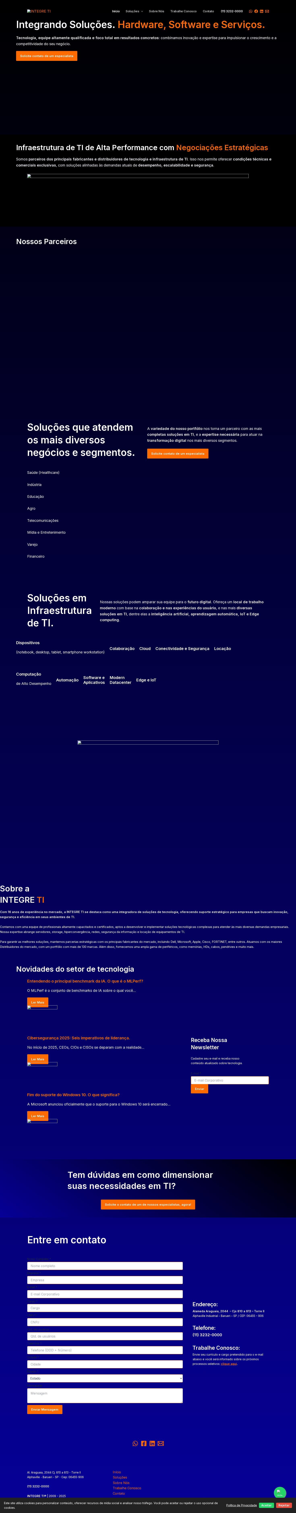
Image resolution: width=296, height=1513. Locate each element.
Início (116, 11)
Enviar (199, 1089)
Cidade (33, 1357)
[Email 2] (161, 1443)
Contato (208, 11)
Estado (32, 1371)
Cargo (32, 1301)
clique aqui (229, 1363)
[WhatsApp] (251, 11)
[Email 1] (267, 11)
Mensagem (34, 1385)
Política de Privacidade (241, 1505)
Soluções (132, 11)
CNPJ (32, 1315)
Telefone (34, 1343)
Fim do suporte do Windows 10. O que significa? (73, 1094)
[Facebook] (256, 11)
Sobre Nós (156, 11)
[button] (141, 11)
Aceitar (266, 1505)
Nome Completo (39, 1259)
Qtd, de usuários (38, 1329)
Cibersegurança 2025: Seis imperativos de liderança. (78, 1038)
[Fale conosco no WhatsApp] (280, 1493)
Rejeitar (284, 1505)
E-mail (196, 1073)
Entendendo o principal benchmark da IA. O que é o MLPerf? (85, 981)
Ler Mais (37, 1002)
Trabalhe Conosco (183, 11)
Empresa (34, 1273)
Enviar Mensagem (44, 1409)
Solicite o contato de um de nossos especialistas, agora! (148, 1204)
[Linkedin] (261, 11)
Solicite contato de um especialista (46, 56)
